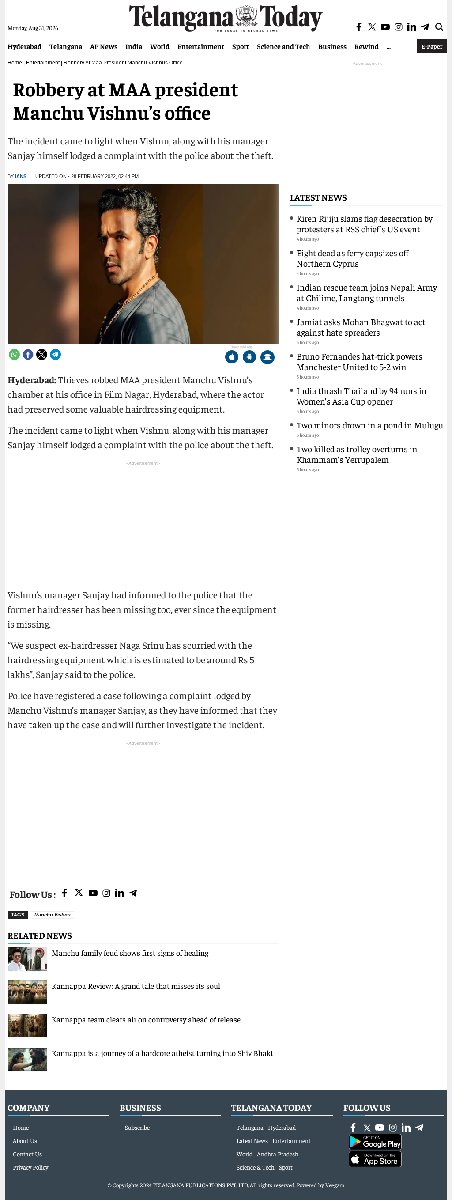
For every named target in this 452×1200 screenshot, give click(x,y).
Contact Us (27, 1154)
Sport (240, 46)
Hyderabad (24, 46)
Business (332, 46)
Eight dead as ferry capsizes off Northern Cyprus (353, 258)
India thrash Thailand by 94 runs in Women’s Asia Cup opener (362, 395)
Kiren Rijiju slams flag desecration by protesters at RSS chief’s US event (365, 223)
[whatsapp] (14, 354)
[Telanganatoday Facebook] (64, 893)
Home (15, 63)
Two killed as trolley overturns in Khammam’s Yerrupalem (357, 454)
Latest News (318, 196)
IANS (20, 176)
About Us (25, 1140)
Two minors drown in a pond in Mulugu (370, 424)
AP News (103, 46)
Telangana (65, 46)
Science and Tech (283, 46)
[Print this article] (267, 358)
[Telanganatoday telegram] (132, 893)
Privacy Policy (30, 1167)
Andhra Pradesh (277, 1154)
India (133, 46)
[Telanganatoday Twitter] (78, 894)
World (160, 46)
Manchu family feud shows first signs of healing (130, 952)
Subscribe (137, 1127)
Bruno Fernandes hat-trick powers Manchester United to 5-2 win (359, 361)
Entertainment (200, 46)
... (389, 46)
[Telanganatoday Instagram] (106, 893)
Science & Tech (256, 1167)
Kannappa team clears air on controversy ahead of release (146, 1019)
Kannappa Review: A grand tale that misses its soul (136, 985)
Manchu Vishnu (52, 914)
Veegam (334, 1185)
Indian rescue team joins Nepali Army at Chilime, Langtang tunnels (367, 292)
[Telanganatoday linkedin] (119, 893)
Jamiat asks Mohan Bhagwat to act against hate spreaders (361, 326)
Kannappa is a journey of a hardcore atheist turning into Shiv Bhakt (162, 1053)
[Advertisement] (143, 809)
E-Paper (432, 46)
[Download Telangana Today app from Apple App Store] (231, 358)
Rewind (366, 46)
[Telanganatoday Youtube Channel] (93, 893)
